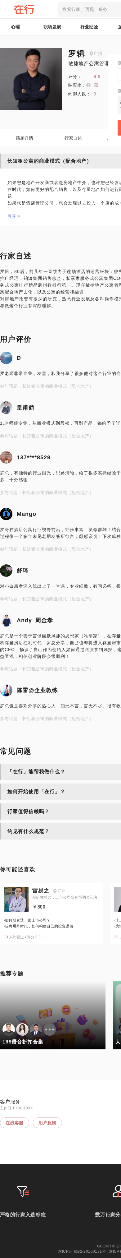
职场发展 (52, 26)
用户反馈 (47, 1122)
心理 (15, 26)
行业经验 (89, 26)
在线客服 (15, 1122)
